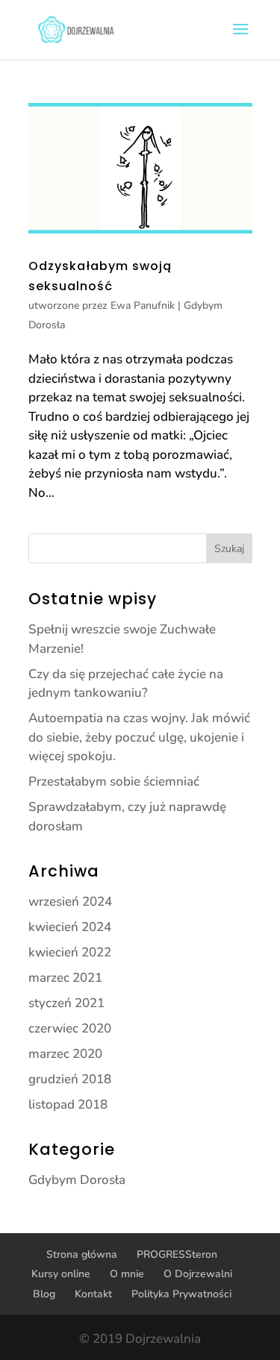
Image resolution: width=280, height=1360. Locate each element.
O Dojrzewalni (198, 1274)
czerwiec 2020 (69, 1028)
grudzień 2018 (69, 1079)
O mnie (127, 1274)
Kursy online (60, 1274)
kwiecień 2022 (69, 952)
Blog (44, 1294)
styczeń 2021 (66, 1003)
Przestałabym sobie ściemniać (113, 781)
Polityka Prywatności (181, 1294)
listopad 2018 (68, 1104)
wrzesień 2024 (70, 901)
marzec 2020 (65, 1053)
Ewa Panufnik (143, 305)
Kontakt (93, 1294)
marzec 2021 (65, 977)
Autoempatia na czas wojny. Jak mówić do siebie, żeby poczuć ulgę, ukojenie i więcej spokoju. (139, 737)
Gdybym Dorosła (76, 1179)
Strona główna (81, 1254)
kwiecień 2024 (69, 927)
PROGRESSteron (177, 1254)
